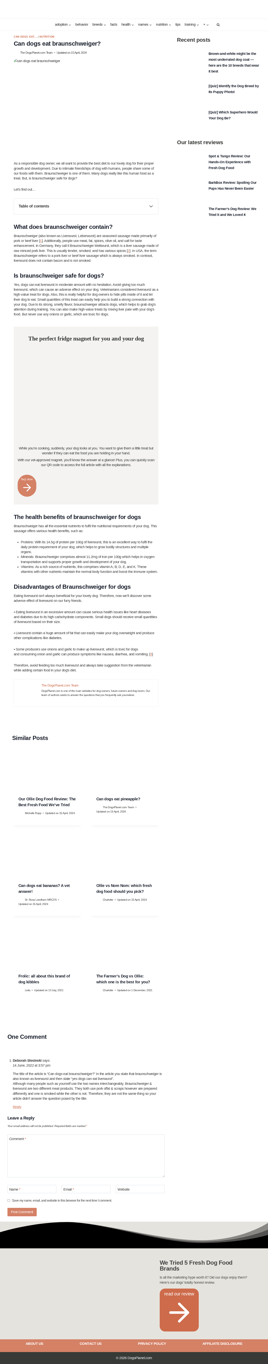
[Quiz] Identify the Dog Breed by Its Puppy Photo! (234, 89)
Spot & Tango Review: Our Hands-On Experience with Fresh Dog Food (230, 162)
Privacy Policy (152, 1344)
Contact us (91, 1344)
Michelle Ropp (33, 813)
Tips (177, 24)
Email (68, 1189)
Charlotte (108, 899)
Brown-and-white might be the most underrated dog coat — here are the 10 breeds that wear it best (234, 62)
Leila (27, 990)
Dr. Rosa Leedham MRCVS (41, 899)
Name (14, 1189)
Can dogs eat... (25, 36)
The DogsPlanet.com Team (36, 52)
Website (123, 1189)
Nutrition (46, 36)
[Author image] (16, 52)
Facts (113, 24)
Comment (17, 1139)
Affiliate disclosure (222, 1344)
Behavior (81, 24)
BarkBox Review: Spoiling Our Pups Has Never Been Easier (233, 185)
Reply (17, 1107)
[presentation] (47, 769)
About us (34, 1344)
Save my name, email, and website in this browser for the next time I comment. (62, 1200)
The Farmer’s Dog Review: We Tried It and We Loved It (232, 212)
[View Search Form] (217, 24)
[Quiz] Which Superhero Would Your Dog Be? (233, 115)
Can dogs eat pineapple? (118, 799)
